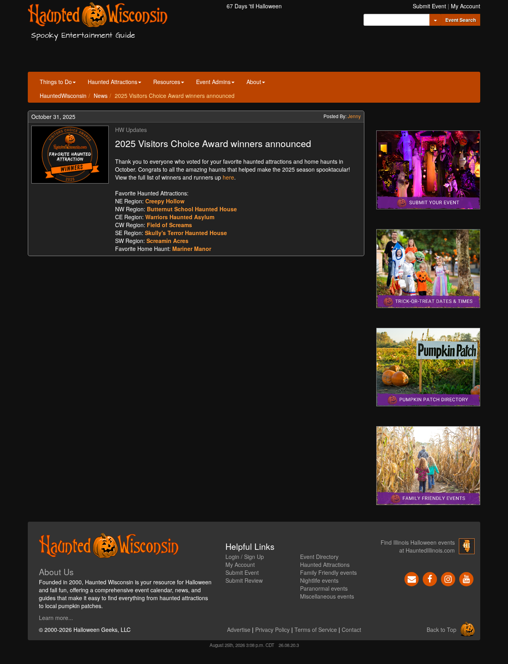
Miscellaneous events (327, 596)
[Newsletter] (411, 578)
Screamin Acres (167, 241)
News (101, 96)
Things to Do (56, 82)
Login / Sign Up (244, 557)
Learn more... (56, 618)
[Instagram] (448, 578)
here (228, 177)
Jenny (354, 116)
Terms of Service (315, 629)
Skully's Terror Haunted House (186, 233)
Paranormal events (324, 588)
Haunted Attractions (112, 82)
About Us (56, 572)
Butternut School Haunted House (192, 209)
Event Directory (319, 557)
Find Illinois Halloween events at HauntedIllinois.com (418, 546)
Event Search (460, 19)
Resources (166, 82)
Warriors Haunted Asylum (179, 217)
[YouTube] (466, 578)
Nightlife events (319, 580)
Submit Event (429, 6)
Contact (351, 629)
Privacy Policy (272, 629)
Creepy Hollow (165, 201)
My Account (465, 6)
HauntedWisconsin (63, 96)
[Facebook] (429, 578)
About (253, 82)
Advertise (238, 629)
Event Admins (213, 82)
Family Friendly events (328, 572)
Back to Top (441, 629)
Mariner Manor (191, 249)
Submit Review (244, 580)
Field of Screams (169, 225)
